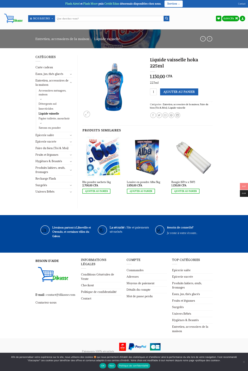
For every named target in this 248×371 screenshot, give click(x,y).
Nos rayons (41, 18)
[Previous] (82, 169)
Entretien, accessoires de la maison (62, 39)
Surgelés (41, 185)
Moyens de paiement (140, 283)
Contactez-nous (46, 302)
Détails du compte (138, 290)
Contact (241, 3)
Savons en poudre (50, 127)
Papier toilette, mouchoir (54, 118)
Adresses (133, 277)
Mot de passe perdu (140, 296)
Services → (173, 3)
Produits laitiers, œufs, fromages (50, 170)
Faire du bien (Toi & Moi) (51, 148)
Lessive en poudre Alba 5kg (143, 182)
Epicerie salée (44, 135)
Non (111, 365)
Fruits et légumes (46, 155)
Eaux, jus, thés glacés (49, 74)
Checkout (87, 285)
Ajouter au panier (179, 92)
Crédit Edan (112, 3)
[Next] (212, 169)
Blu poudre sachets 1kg (96, 182)
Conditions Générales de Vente (97, 277)
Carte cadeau (44, 67)
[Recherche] (166, 18)
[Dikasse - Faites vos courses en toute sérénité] (13, 18)
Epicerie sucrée (45, 141)
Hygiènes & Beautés (48, 161)
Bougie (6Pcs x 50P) (183, 182)
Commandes (135, 270)
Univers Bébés (44, 191)
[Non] (243, 363)
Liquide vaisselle (107, 39)
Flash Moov (90, 3)
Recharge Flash (45, 178)
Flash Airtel (72, 3)
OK (102, 365)
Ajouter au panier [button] (96, 191)
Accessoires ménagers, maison (52, 92)
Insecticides (46, 108)
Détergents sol (48, 103)
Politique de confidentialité (99, 292)
